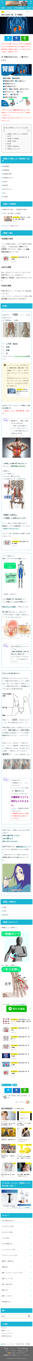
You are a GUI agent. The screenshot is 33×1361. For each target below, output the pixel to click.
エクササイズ (7, 1226)
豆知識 (9, 143)
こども (5, 1238)
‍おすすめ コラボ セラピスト (17, 1353)
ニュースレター (7, 1085)
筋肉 (5, 1290)
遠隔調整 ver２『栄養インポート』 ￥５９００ (16, 1355)
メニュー (9, 7)
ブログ (28, 7)
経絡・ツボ (6, 1296)
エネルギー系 (7, 1232)
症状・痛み (7, 1284)
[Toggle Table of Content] (27, 130)
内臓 (3, 11)
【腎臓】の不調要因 (13, 138)
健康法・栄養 (7, 1261)
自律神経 (6, 1301)
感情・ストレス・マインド (12, 1272)
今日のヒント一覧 (22, 1350)
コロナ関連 (7, 1244)
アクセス (13, 1350)
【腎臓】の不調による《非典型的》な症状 (18, 135)
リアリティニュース (9, 1255)
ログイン (4, 1328)
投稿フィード (5, 1330)
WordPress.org (6, 1336)
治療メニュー (7, 1278)
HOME (3, 7)
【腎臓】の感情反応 (13, 146)
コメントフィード (7, 1333)
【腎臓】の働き (11, 141)
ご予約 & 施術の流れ (19, 7)
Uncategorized (8, 1220)
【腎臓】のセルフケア (13, 149)
